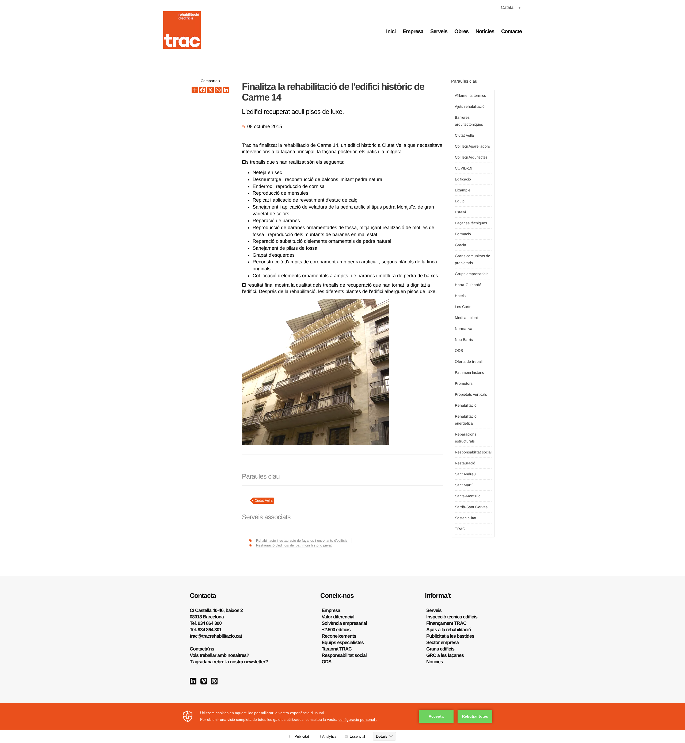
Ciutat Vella (263, 500)
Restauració (465, 463)
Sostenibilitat (465, 518)
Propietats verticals (471, 394)
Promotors (464, 383)
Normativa (463, 328)
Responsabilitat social (473, 452)
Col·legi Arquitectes (471, 157)
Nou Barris (464, 339)
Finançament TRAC (446, 623)
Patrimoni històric (469, 372)
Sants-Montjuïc (467, 496)
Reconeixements (339, 636)
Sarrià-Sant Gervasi (471, 507)
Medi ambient (466, 317)
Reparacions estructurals (465, 437)
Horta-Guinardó (468, 285)
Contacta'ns (202, 649)
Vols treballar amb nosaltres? (219, 655)
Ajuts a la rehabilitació (448, 629)
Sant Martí (464, 485)
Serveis (438, 31)
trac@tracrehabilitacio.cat (216, 636)
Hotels (460, 296)
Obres (461, 31)
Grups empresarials (471, 274)
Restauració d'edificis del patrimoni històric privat (294, 545)
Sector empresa (442, 642)
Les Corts (463, 307)
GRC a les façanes (445, 655)
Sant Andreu (465, 474)
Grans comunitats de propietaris (472, 259)
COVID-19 (463, 168)
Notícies (484, 31)
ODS (459, 350)
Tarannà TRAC (337, 649)
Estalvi (460, 212)
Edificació (463, 179)
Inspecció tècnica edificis (451, 616)
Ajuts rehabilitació (470, 106)
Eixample (462, 190)
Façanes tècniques (471, 223)
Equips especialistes (343, 642)
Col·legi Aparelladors (472, 146)
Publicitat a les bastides (450, 636)
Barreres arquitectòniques (469, 120)
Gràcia (460, 245)
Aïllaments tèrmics (470, 95)
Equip (460, 201)
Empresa (413, 31)
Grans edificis (440, 649)
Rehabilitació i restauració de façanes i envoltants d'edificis (302, 540)
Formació (463, 234)
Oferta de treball (468, 361)
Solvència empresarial (344, 623)
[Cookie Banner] (342, 723)
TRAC (460, 529)
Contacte (511, 31)
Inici (391, 31)
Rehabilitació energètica (466, 419)
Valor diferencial (338, 616)
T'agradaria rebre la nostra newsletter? (229, 661)
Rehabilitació (466, 405)
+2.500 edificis (336, 629)
